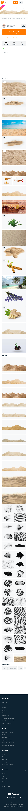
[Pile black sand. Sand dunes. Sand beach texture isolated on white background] (8, 545)
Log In (21, 2)
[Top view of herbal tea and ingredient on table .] (13, 216)
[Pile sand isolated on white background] (13, 142)
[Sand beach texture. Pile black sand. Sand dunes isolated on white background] (8, 517)
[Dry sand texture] (13, 157)
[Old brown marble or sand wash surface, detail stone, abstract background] (13, 247)
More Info (6, 52)
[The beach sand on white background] (13, 488)
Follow (23, 26)
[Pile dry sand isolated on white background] (13, 88)
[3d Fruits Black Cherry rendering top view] (13, 355)
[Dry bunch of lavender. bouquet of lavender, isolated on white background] (13, 307)
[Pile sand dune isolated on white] (13, 202)
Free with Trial (14, 32)
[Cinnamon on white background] (13, 276)
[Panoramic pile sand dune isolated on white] (13, 114)
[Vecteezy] (2, 2)
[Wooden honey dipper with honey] (7, 180)
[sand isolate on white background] (13, 261)
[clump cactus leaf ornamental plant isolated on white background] (13, 230)
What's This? (15, 49)
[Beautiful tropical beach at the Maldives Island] (13, 291)
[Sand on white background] (13, 102)
